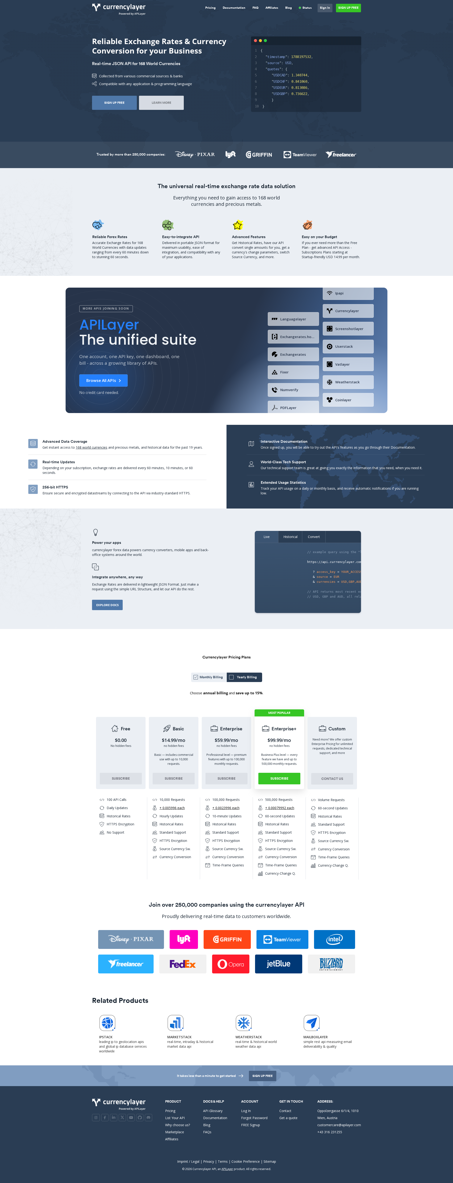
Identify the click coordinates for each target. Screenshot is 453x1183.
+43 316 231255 (329, 1132)
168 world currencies (91, 447)
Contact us (332, 778)
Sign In (325, 8)
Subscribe (121, 778)
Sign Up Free (348, 8)
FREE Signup (250, 1125)
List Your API (175, 1118)
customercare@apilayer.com (339, 1125)
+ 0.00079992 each (279, 808)
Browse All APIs (101, 380)
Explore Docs (107, 605)
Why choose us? (177, 1125)
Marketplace (174, 1132)
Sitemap (270, 1161)
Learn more (161, 103)
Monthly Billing (211, 677)
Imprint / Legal (188, 1161)
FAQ (255, 8)
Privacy (208, 1161)
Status (307, 8)
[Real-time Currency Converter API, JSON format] (120, 9)
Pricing (210, 8)
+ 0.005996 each (172, 808)
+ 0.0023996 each (225, 808)
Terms (223, 1161)
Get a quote (288, 1118)
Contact (285, 1111)
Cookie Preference (245, 1161)
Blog (288, 8)
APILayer (227, 1169)
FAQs (207, 1132)
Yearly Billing (247, 677)
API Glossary (212, 1111)
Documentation (234, 8)
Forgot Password (254, 1118)
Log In (246, 1111)
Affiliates (271, 8)
